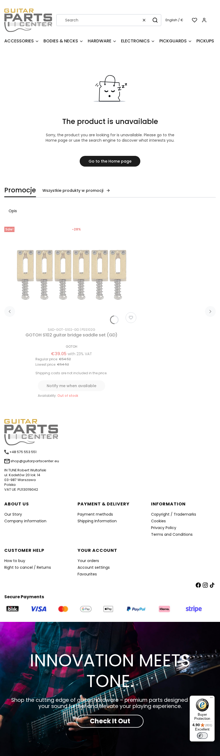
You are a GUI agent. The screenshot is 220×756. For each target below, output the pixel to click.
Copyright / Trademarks (173, 514)
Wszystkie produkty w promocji (72, 190)
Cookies (158, 521)
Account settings (94, 567)
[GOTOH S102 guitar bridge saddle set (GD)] (71, 275)
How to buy (14, 560)
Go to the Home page (110, 161)
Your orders (88, 560)
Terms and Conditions (172, 534)
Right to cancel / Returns (27, 567)
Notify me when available (71, 385)
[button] (155, 20)
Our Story (13, 514)
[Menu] (211, 699)
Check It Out (110, 721)
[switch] (202, 735)
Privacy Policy (163, 527)
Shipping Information (97, 521)
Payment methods (95, 514)
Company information (25, 521)
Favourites (87, 574)
